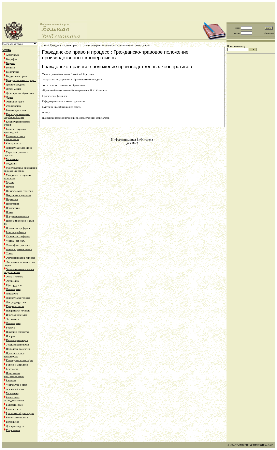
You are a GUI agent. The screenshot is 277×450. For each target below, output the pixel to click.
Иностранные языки (16, 315)
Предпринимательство (17, 216)
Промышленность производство (14, 355)
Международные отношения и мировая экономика (20, 169)
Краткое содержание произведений (15, 130)
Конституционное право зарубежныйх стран (17, 116)
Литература (12, 293)
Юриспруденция (14, 285)
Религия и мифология (17, 364)
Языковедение (13, 289)
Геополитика (12, 71)
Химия (9, 253)
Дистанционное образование (20, 93)
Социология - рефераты (18, 236)
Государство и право (16, 76)
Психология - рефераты (18, 228)
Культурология (13, 143)
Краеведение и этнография (19, 360)
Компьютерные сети (16, 110)
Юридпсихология (15, 306)
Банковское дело (14, 404)
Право (9, 212)
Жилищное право (15, 101)
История (10, 336)
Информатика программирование (14, 375)
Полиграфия (12, 203)
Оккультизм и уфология (18, 195)
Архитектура (12, 54)
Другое (9, 97)
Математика (12, 159)
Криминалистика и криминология (14, 138)
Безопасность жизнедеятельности (14, 399)
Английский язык (15, 389)
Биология (11, 380)
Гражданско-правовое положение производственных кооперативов (116, 45)
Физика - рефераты (15, 240)
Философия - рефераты (18, 245)
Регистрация (269, 33)
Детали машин (13, 88)
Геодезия (10, 63)
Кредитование (13, 430)
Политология (13, 208)
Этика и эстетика (14, 276)
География (11, 59)
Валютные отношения (17, 417)
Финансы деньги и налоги (19, 249)
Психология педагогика (18, 349)
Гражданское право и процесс (21, 80)
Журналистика (13, 106)
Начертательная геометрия (19, 191)
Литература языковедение (19, 147)
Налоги (10, 186)
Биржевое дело (13, 409)
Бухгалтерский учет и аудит (20, 413)
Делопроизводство (15, 84)
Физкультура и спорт (16, 384)
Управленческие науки (17, 344)
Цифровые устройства (17, 332)
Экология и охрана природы (20, 257)
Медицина (11, 163)
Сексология (12, 369)
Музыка (10, 182)
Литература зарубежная (18, 297)
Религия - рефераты (16, 232)
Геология (10, 67)
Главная (44, 45)
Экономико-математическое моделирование (19, 271)
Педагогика (12, 199)
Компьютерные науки (17, 340)
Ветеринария (12, 421)
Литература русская (16, 302)
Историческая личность (18, 310)
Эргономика (12, 280)
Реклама (10, 327)
